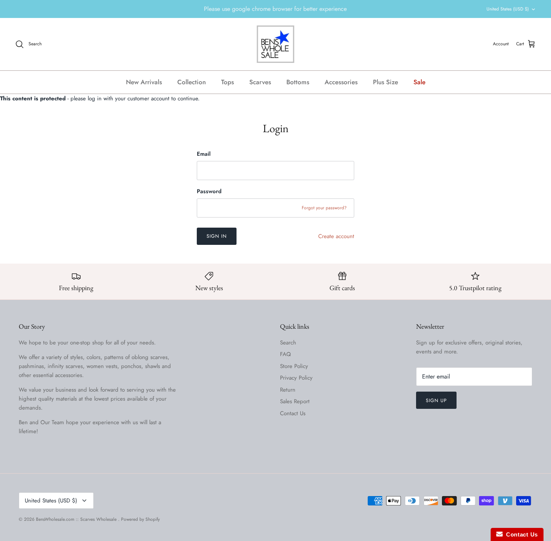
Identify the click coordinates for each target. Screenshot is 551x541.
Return (287, 390)
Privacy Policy (296, 378)
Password (209, 191)
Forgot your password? (324, 207)
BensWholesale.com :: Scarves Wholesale (77, 519)
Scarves (260, 81)
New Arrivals (144, 81)
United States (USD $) (508, 9)
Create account (336, 236)
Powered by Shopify (140, 519)
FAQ (285, 354)
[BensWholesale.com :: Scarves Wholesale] (275, 44)
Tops (227, 81)
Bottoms (297, 81)
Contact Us (292, 413)
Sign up (436, 400)
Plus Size (385, 81)
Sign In (217, 236)
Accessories (341, 81)
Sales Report (295, 401)
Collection (191, 81)
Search (288, 342)
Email (204, 154)
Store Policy (294, 366)
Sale (419, 81)
